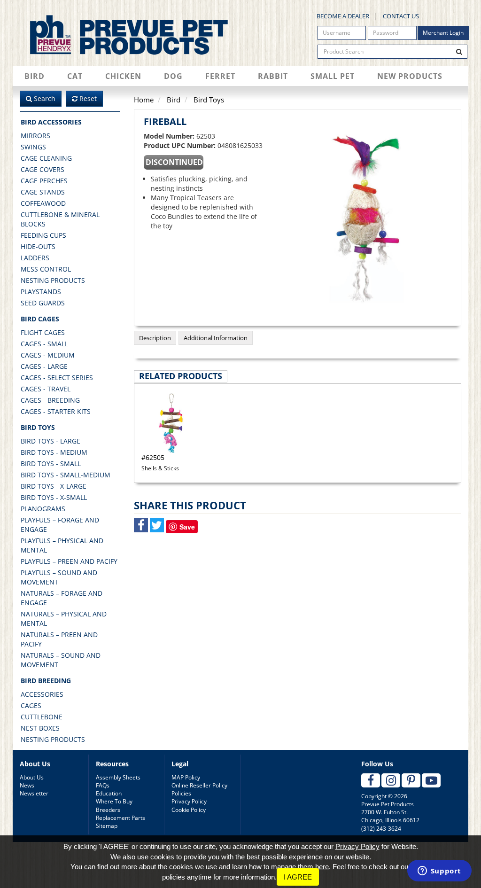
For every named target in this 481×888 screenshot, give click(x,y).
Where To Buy (114, 801)
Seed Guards (43, 302)
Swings (33, 146)
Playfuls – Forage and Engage (60, 524)
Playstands (41, 291)
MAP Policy (185, 777)
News (27, 785)
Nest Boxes (40, 728)
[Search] (459, 52)
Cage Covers (42, 169)
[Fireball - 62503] (364, 218)
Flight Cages (43, 332)
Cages (31, 705)
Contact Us (401, 16)
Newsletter (34, 793)
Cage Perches (44, 180)
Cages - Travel (45, 388)
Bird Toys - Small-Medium (65, 474)
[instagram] (390, 780)
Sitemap (106, 826)
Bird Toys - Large (50, 440)
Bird (34, 76)
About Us (32, 777)
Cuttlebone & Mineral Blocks (60, 219)
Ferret (220, 76)
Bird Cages (40, 318)
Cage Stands (43, 191)
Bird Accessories (51, 121)
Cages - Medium (48, 355)
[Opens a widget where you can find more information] (439, 871)
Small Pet (332, 76)
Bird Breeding (46, 680)
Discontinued (174, 162)
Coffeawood (43, 203)
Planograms (43, 508)
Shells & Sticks (160, 462)
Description (155, 338)
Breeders (108, 810)
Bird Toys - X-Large (53, 486)
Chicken (123, 76)
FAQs (102, 785)
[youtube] (431, 780)
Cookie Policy (188, 810)
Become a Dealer (343, 16)
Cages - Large (44, 366)
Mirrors (35, 135)
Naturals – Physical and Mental (64, 618)
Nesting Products (53, 280)
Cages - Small (44, 343)
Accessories (42, 694)
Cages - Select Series (57, 377)
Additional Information (216, 338)
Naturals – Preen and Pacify (59, 639)
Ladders (35, 257)
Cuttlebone (41, 716)
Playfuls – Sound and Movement (59, 577)
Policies (181, 793)
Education (109, 793)
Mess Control (46, 269)
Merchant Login (443, 33)
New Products (409, 76)
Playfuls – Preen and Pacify (69, 561)
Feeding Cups (43, 235)
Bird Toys (38, 427)
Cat (75, 76)
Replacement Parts (120, 818)
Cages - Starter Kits (56, 411)
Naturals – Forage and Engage (61, 598)
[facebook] (370, 780)
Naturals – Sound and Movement (61, 660)
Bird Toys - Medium (54, 452)
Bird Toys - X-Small (54, 497)
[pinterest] (411, 780)
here (322, 867)
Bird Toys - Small (51, 463)
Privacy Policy (189, 801)
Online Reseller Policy (199, 785)
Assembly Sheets (118, 777)
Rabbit (273, 76)
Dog (173, 76)
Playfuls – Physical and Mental (62, 545)
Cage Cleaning (46, 158)
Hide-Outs (38, 246)
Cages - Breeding (50, 400)
